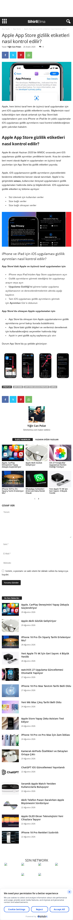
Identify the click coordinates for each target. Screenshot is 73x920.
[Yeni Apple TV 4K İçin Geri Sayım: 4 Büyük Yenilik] (60, 479)
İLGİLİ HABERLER (22, 439)
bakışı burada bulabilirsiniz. (40, 323)
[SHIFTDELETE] (12, 870)
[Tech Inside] (62, 870)
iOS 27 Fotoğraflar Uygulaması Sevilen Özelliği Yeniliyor (57, 464)
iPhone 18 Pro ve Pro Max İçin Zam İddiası (45, 734)
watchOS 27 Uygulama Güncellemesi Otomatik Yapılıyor (42, 671)
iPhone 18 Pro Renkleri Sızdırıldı (39, 832)
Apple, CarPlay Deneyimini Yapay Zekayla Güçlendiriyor (11, 464)
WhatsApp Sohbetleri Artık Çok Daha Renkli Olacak (35, 491)
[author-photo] (36, 414)
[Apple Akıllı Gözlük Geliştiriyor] (37, 453)
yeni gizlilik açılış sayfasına (32, 335)
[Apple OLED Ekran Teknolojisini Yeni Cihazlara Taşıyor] (10, 821)
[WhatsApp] (28, 55)
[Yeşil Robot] (46, 870)
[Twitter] (13, 55)
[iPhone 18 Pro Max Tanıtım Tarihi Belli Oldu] (10, 690)
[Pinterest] (20, 55)
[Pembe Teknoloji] (29, 880)
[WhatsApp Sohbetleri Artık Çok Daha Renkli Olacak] (37, 479)
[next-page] (38, 498)
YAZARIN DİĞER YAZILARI (47, 439)
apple (53, 387)
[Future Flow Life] (46, 880)
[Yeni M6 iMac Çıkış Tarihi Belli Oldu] (10, 707)
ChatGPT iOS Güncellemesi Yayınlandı (43, 767)
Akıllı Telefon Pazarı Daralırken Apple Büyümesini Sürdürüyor (42, 801)
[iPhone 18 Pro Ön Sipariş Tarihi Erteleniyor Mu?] (13, 479)
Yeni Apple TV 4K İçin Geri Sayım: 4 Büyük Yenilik (58, 491)
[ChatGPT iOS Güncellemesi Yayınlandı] (10, 772)
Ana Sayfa (6, 29)
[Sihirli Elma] (29, 870)
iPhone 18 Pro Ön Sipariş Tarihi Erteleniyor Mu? (13, 491)
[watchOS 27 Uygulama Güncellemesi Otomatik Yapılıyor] (10, 674)
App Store (17, 29)
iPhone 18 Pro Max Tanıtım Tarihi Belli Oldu (46, 686)
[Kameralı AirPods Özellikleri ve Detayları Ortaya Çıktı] (10, 755)
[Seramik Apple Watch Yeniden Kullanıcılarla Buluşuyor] (10, 788)
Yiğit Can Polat (14, 46)
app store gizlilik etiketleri (36, 387)
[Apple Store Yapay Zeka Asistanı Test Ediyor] (10, 723)
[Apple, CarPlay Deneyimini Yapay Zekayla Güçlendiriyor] (13, 453)
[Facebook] (5, 55)
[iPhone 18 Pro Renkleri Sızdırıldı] (10, 837)
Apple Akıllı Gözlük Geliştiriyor (34, 463)
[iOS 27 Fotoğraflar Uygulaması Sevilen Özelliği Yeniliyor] (60, 453)
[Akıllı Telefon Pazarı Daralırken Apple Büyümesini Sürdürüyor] (10, 804)
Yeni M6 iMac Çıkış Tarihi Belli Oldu (41, 702)
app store (18, 387)
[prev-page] (34, 498)
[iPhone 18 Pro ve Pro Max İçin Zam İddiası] (10, 739)
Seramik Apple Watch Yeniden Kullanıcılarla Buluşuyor (38, 785)
